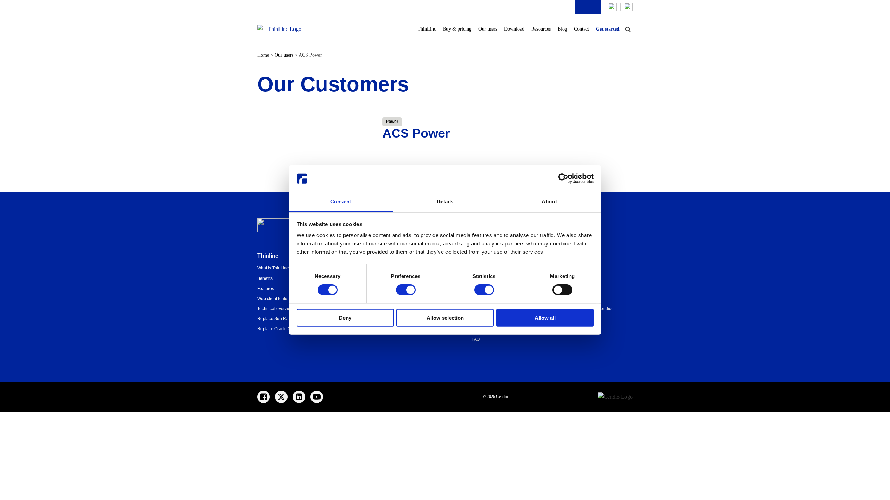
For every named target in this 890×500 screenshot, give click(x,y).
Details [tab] (445, 202)
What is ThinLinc (273, 268)
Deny (345, 317)
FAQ (476, 339)
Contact (581, 29)
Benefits (265, 278)
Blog (562, 29)
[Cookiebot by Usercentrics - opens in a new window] (563, 178)
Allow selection (445, 317)
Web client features (275, 298)
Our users (487, 29)
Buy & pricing (457, 29)
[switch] (406, 289)
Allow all (545, 317)
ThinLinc (427, 29)
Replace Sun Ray (274, 318)
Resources (541, 29)
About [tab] (549, 202)
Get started (608, 29)
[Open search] (628, 29)
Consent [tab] (340, 202)
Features (265, 288)
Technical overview (275, 308)
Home (263, 55)
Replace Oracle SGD (277, 328)
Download (514, 29)
